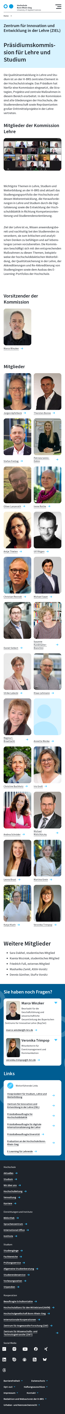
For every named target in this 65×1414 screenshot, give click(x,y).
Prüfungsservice (12, 1262)
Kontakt (31, 1392)
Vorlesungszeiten (13, 1280)
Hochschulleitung (13, 1191)
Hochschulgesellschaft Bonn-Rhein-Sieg (25, 1313)
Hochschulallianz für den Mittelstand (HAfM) (27, 1307)
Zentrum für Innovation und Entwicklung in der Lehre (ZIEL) (23, 1105)
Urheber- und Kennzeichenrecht (20, 1404)
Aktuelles (8, 1173)
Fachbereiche (11, 1256)
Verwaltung (10, 1197)
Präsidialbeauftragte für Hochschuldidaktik (20, 1116)
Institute (8, 1235)
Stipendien (9, 1286)
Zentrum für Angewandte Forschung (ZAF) (26, 1325)
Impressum (9, 1392)
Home (6, 16)
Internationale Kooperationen (20, 1319)
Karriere (8, 1203)
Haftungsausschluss (34, 1386)
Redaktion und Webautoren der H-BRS (24, 1398)
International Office (14, 1229)
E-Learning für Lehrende (20, 1151)
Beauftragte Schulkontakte (18, 1301)
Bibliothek (9, 1217)
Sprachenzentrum (13, 1223)
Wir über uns (10, 1185)
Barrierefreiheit (12, 1380)
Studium (8, 1179)
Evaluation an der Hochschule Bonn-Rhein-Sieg (26, 1143)
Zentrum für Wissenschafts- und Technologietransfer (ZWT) (20, 1333)
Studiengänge (11, 1250)
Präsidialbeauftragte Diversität (23, 1134)
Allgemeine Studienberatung (19, 1268)
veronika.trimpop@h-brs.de (21, 1059)
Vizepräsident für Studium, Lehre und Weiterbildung (27, 1095)
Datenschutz (38, 1380)
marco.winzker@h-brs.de (19, 1029)
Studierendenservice (14, 1274)
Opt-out (8, 1386)
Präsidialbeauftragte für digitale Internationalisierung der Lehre (24, 1126)
